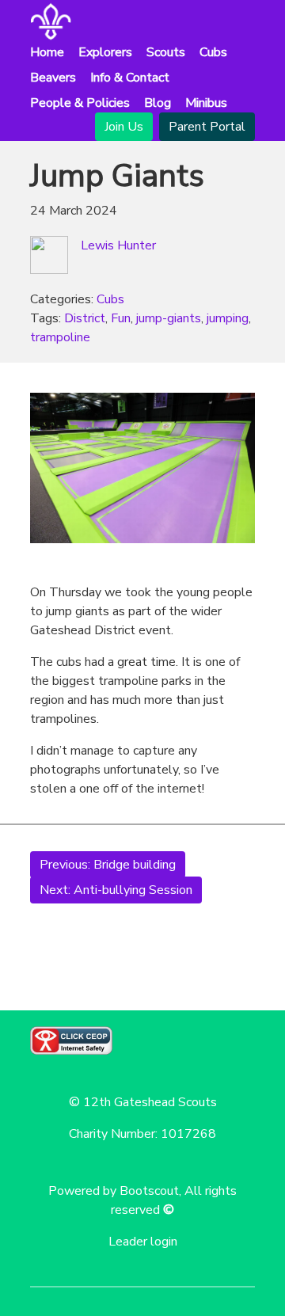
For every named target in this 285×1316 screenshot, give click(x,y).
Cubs (110, 299)
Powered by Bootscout (113, 1191)
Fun (121, 318)
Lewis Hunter (118, 245)
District (84, 318)
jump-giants (168, 318)
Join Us (123, 126)
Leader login (142, 1241)
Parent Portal (207, 126)
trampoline (60, 337)
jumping (228, 318)
